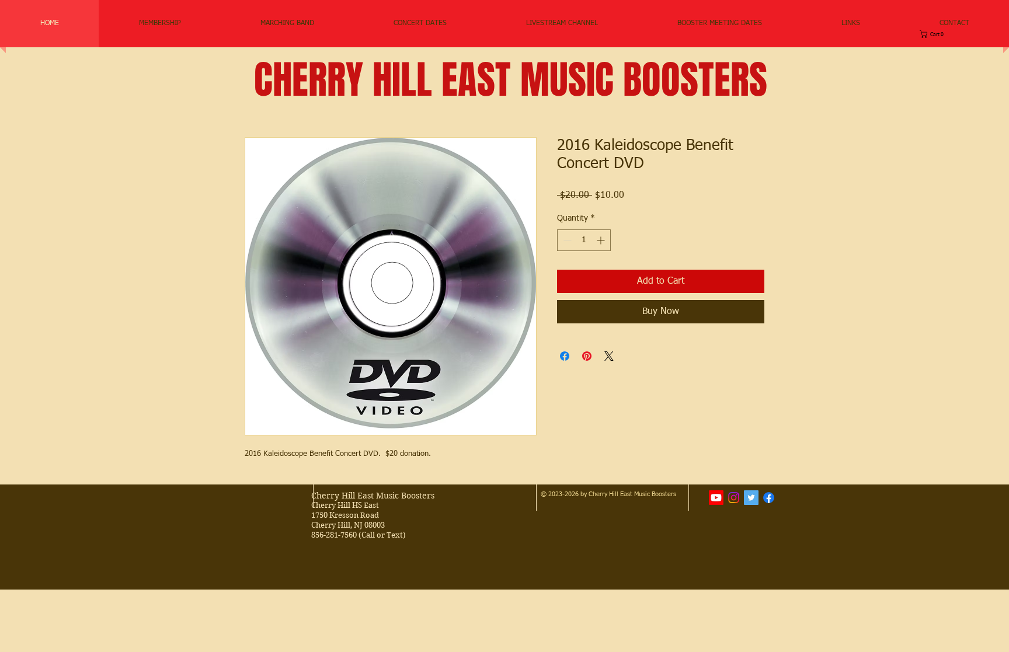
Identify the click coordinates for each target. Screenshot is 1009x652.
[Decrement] (566, 240)
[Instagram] (733, 497)
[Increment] (601, 240)
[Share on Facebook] (565, 356)
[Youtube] (716, 497)
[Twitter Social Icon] (751, 497)
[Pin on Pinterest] (587, 356)
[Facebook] (768, 497)
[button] (287, 23)
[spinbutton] (583, 240)
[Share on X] (609, 356)
